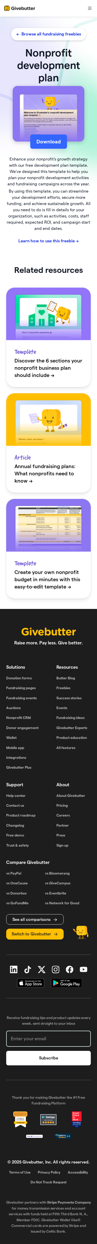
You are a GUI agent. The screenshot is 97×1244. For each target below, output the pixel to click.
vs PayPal (13, 873)
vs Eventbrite (55, 893)
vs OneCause (17, 883)
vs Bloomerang (57, 873)
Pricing (62, 805)
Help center (16, 796)
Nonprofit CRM (18, 718)
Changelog (15, 825)
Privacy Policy (49, 1172)
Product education (71, 738)
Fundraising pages (21, 688)
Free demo (15, 835)
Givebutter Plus (18, 767)
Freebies (63, 688)
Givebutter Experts (71, 728)
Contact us (15, 805)
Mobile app (15, 748)
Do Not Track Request (48, 1182)
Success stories (68, 698)
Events (61, 708)
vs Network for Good (62, 903)
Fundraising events (21, 698)
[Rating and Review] (77, 1119)
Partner (62, 825)
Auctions (13, 708)
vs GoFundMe (17, 903)
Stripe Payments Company (69, 1202)
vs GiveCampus (57, 883)
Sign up (62, 845)
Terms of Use (20, 1172)
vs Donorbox (16, 893)
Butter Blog (65, 678)
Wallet (11, 738)
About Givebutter (70, 796)
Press (60, 835)
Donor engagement (22, 728)
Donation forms (19, 678)
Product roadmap (20, 815)
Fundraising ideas (70, 718)
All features (65, 748)
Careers (63, 815)
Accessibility (78, 1172)
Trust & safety (17, 845)
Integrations (16, 757)
